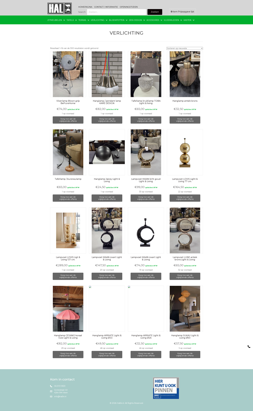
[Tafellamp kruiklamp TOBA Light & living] (146, 74)
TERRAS (82, 20)
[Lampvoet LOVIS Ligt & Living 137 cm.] (68, 230)
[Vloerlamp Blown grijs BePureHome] (68, 74)
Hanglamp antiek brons (184, 101)
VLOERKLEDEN (171, 20)
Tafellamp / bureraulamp (68, 179)
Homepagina (85, 7)
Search (82, 12)
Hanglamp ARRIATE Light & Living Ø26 (145, 336)
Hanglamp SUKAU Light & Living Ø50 (185, 336)
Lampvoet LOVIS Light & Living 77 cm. (185, 180)
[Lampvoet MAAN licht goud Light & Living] (146, 152)
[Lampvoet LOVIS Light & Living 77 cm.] (185, 152)
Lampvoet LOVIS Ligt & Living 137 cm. (68, 258)
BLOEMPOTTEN (116, 20)
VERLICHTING (97, 20)
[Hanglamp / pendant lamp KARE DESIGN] (107, 74)
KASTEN (187, 20)
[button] (154, 12)
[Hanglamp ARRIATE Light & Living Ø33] (107, 309)
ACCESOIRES (153, 20)
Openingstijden (129, 7)
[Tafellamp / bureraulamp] (68, 152)
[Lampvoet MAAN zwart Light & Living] (107, 230)
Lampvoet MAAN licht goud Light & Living (145, 180)
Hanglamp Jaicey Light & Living (107, 180)
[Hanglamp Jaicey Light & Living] (107, 152)
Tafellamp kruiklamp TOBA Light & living (145, 102)
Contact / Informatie (106, 7)
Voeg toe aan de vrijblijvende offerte (68, 120)
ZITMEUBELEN (54, 20)
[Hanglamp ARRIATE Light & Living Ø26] (146, 309)
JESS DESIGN (135, 20)
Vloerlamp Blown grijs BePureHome (68, 102)
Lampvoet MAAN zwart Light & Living (107, 258)
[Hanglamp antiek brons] (185, 74)
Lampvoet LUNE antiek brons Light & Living (185, 258)
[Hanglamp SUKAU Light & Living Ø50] (185, 309)
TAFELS (70, 20)
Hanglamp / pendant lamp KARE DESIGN (107, 102)
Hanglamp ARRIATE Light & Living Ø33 (106, 336)
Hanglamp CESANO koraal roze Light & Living (68, 336)
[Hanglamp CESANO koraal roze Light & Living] (68, 309)
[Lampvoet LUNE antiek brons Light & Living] (185, 230)
